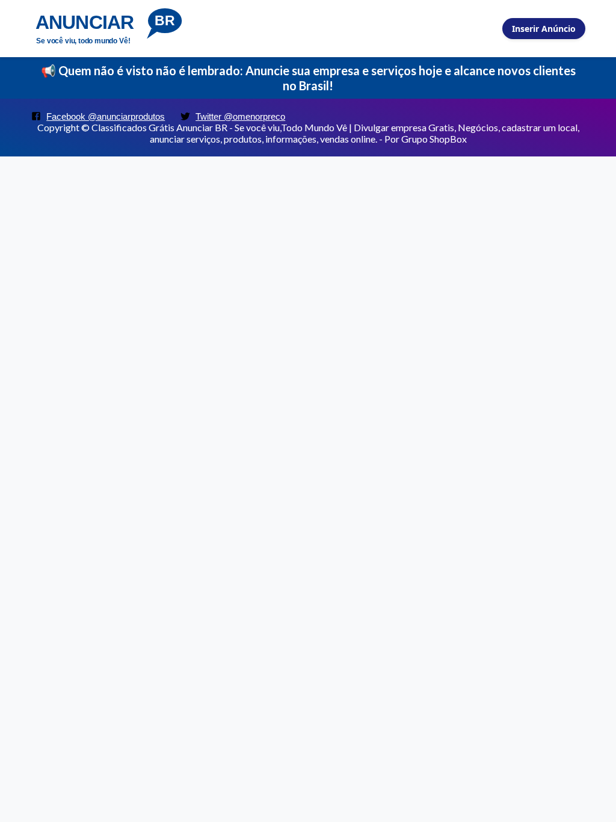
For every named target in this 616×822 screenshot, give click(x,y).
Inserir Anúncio (544, 28)
